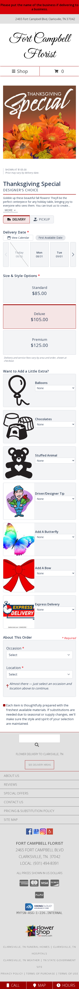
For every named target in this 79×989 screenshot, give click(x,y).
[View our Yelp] (50, 833)
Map (41, 985)
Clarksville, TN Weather (21, 960)
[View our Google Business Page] (36, 833)
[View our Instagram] (43, 833)
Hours (67, 985)
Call (14, 985)
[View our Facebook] (29, 833)
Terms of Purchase (40, 973)
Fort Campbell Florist (39, 46)
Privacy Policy (12, 973)
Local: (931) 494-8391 (39, 863)
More (8, 210)
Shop (22, 71)
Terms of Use (68, 973)
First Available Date (51, 237)
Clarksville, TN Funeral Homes (26, 947)
